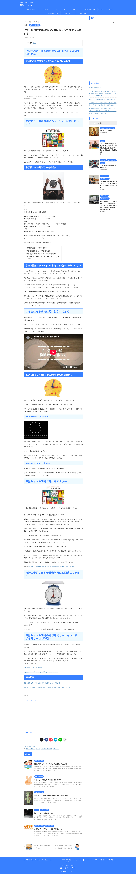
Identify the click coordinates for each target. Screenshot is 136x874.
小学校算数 (44, 749)
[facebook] (46, 740)
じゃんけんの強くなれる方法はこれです (47, 780)
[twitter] (41, 740)
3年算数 (38, 749)
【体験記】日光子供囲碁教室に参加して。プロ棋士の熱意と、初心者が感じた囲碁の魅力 (102, 104)
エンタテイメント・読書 (105, 9)
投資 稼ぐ (68, 13)
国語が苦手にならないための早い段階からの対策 (50, 764)
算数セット (56, 749)
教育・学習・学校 (90, 9)
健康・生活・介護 (53, 13)
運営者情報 (29, 860)
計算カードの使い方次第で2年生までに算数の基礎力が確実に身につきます (52, 566)
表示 (34, 43)
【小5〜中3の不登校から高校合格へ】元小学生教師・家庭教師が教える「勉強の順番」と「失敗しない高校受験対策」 (103, 93)
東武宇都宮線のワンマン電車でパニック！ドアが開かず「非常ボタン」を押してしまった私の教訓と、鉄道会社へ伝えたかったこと (102, 111)
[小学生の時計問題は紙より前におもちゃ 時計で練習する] (55, 740)
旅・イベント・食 (60, 9)
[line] (60, 740)
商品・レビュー (31, 9)
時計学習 (49, 749)
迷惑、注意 (83, 13)
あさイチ (75, 9)
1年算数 (28, 749)
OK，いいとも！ (27, 5)
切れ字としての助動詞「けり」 (44, 813)
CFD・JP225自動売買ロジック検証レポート (102, 99)
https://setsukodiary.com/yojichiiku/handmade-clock (41, 672)
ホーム (22, 860)
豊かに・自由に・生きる (68, 865)
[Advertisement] (53, 716)
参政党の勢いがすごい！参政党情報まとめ (48, 829)
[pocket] (51, 740)
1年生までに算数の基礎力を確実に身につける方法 (51, 795)
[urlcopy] (65, 740)
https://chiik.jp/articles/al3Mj (33, 667)
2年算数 (32, 749)
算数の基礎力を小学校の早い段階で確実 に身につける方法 (42, 683)
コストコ (45, 9)
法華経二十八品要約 (95, 87)
